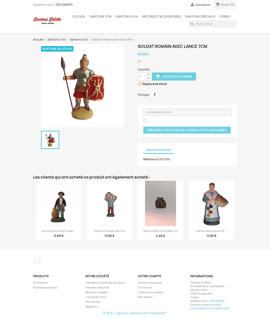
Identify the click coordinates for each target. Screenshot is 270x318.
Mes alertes (145, 297)
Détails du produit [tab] (158, 150)
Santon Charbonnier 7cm (109, 231)
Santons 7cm (100, 16)
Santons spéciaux (200, 16)
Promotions (40, 282)
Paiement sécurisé (97, 287)
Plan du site (92, 302)
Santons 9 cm (127, 16)
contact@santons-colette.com (209, 308)
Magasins (91, 306)
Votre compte (149, 276)
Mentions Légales (96, 292)
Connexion (145, 287)
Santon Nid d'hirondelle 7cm (160, 231)
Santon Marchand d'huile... (58, 231)
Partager (154, 94)
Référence (150, 159)
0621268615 (64, 5)
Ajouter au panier (174, 76)
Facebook (37, 260)
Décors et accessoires (161, 16)
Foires (224, 16)
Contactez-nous (96, 297)
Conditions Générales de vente (105, 282)
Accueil (79, 16)
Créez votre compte (150, 292)
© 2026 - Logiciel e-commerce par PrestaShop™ (135, 313)
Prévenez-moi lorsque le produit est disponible (187, 130)
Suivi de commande (150, 282)
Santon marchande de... (211, 231)
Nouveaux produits (45, 287)
